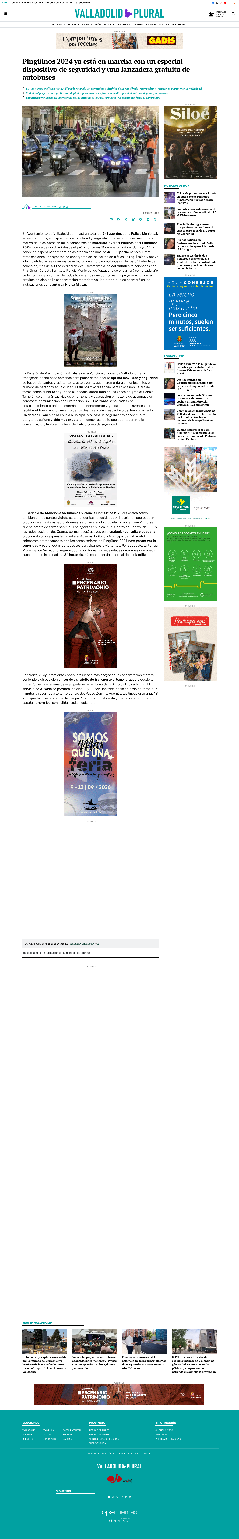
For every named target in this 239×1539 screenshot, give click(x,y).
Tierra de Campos (99, 1434)
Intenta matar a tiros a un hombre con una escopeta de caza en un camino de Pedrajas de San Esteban (196, 434)
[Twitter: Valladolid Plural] (60, 206)
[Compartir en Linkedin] (148, 219)
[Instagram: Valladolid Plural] (67, 206)
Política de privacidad (168, 1439)
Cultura (47, 1434)
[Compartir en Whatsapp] (155, 219)
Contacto (148, 1453)
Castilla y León (43, 3)
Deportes (71, 3)
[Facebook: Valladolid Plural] (63, 206)
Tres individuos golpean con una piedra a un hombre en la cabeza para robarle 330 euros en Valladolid (196, 229)
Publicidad (134, 1453)
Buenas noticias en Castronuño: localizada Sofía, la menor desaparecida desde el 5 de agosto (195, 244)
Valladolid (28, 1430)
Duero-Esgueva (98, 1443)
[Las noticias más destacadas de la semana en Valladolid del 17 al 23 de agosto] (169, 212)
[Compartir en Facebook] (118, 219)
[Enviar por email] (111, 219)
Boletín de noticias (113, 1453)
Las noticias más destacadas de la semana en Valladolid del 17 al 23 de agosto (196, 212)
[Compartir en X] (125, 219)
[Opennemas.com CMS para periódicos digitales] (119, 1516)
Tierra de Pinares (99, 1430)
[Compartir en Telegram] (140, 219)
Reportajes (49, 1439)
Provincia (27, 3)
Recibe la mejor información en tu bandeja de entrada (57, 952)
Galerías (68, 1439)
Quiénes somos (164, 1430)
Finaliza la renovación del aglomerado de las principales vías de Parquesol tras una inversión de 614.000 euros (93, 97)
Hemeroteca (92, 1453)
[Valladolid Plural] (119, 14)
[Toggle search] (233, 14)
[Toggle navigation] (6, 14)
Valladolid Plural (46, 206)
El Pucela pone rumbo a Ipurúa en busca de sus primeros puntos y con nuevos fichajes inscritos (197, 198)
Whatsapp (75, 943)
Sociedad (84, 3)
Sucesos (59, 3)
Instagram (88, 943)
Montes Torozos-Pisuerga (104, 1439)
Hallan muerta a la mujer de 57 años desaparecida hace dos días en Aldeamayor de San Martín (196, 368)
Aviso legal (162, 1434)
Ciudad (16, 3)
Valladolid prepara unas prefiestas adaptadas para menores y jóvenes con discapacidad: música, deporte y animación (97, 93)
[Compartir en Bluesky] (133, 219)
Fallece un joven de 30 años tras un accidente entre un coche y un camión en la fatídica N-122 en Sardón (194, 400)
